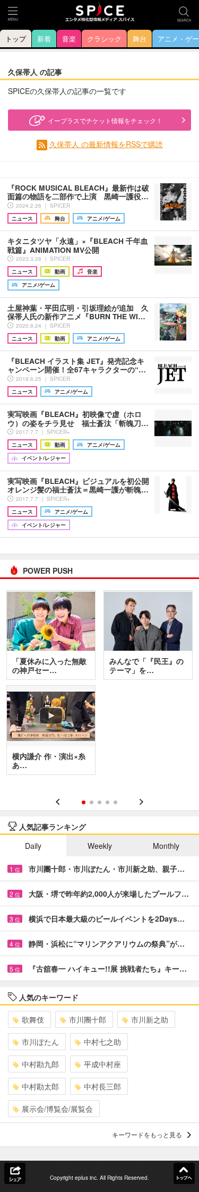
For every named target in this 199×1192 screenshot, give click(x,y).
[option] (99, 686)
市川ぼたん (40, 1041)
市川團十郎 (87, 1019)
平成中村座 (102, 1064)
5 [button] (115, 802)
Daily (33, 845)
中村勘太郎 (40, 1086)
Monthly (166, 845)
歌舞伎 (33, 1019)
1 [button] (83, 802)
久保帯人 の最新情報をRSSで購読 (106, 144)
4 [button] (107, 802)
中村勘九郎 (40, 1064)
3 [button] (99, 802)
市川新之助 (149, 1019)
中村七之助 (102, 1041)
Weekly (100, 845)
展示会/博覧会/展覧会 (57, 1108)
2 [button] (91, 802)
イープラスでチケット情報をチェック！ (105, 120)
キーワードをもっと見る (147, 1134)
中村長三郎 (102, 1086)
